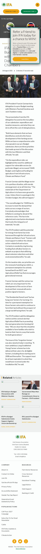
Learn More (25, 59)
